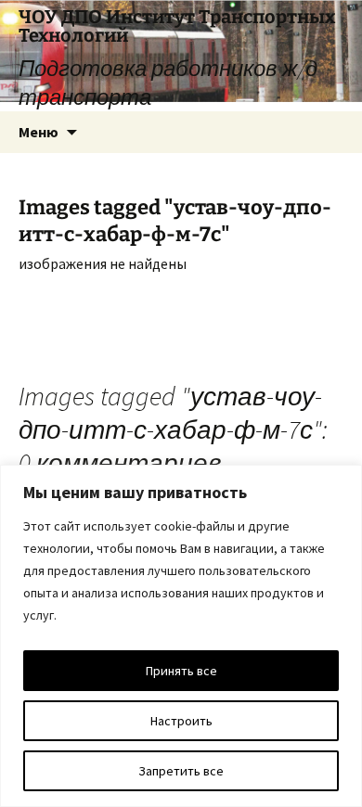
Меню (38, 131)
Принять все (181, 670)
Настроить (181, 720)
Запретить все (181, 770)
